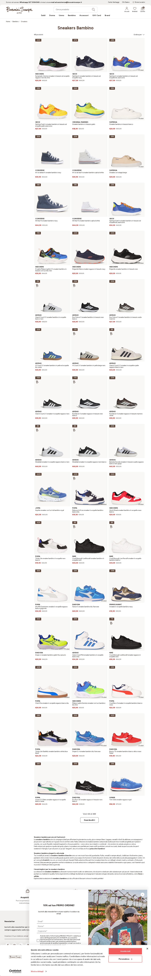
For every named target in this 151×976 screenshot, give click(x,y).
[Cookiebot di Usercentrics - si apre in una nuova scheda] (15, 971)
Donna (52, 15)
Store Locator (140, 2)
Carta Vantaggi (113, 2)
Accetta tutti (125, 951)
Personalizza (124, 959)
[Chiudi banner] (147, 948)
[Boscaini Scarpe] (19, 10)
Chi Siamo (126, 2)
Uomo (61, 15)
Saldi (43, 15)
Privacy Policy (66, 936)
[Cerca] (93, 9)
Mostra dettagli (37, 971)
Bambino (72, 15)
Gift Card (96, 15)
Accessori (84, 15)
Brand (107, 15)
